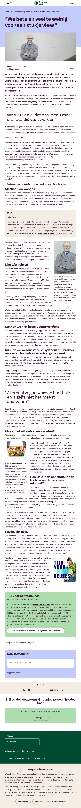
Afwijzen (39, 801)
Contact (10, 758)
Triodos (10, 736)
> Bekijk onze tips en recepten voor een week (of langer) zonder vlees (35, 184)
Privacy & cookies (24, 758)
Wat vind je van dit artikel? (20, 662)
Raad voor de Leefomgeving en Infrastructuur (32, 101)
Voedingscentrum (38, 493)
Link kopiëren (56, 690)
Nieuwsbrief (40, 758)
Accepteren (23, 801)
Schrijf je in (41, 718)
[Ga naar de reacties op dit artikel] (75, 69)
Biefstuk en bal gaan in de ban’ (18, 127)
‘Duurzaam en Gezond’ (48, 233)
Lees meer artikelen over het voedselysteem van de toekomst (35, 631)
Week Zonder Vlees (41, 604)
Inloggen (71, 3)
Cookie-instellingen (57, 801)
